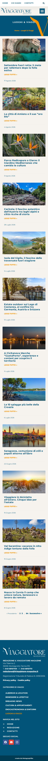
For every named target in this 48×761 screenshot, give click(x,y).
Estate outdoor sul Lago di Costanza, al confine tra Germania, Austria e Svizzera (22, 307)
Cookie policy (24, 680)
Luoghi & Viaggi (27, 30)
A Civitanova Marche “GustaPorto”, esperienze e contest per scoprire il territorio (21, 357)
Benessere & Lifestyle (17, 697)
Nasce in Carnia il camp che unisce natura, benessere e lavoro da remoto (21, 595)
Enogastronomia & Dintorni (21, 709)
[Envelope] (11, 742)
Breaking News (14, 701)
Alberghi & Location (17, 693)
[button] (42, 11)
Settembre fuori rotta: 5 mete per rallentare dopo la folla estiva (22, 68)
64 (27, 613)
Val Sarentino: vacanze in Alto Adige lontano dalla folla (22, 547)
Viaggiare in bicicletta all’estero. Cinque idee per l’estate (20, 500)
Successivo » (36, 613)
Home (16, 30)
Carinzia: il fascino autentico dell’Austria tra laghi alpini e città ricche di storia (22, 212)
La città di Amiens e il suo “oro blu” (23, 115)
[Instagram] (17, 742)
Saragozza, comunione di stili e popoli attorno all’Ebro (23, 452)
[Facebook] (5, 742)
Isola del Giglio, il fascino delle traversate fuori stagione (23, 259)
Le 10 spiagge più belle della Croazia (21, 406)
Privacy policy (9, 680)
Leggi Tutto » (10, 74)
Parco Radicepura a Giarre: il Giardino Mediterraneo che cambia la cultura (22, 163)
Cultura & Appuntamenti (19, 705)
